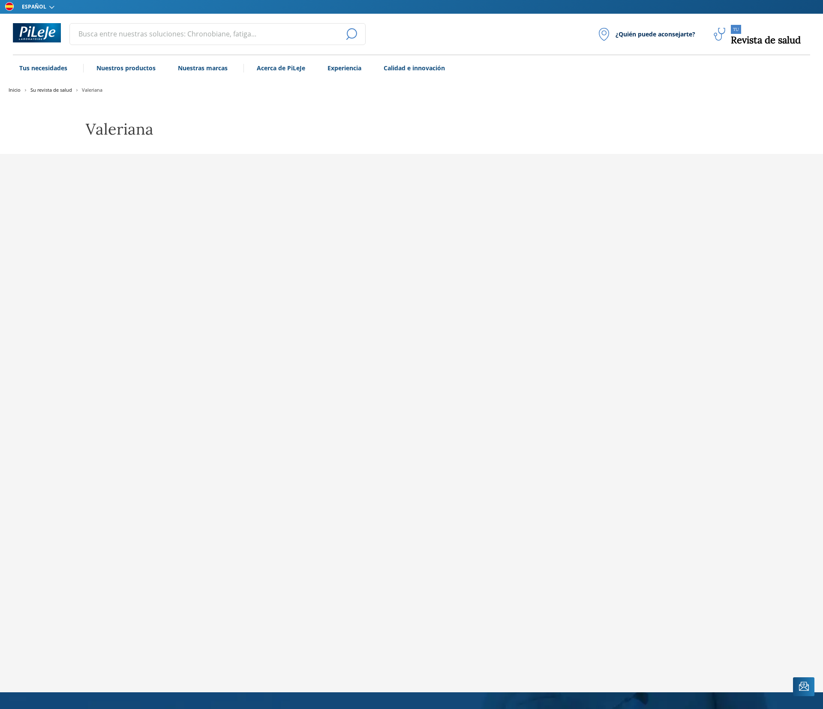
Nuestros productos (126, 68)
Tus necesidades (43, 68)
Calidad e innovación (414, 68)
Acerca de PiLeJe (281, 68)
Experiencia (344, 68)
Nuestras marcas (203, 68)
